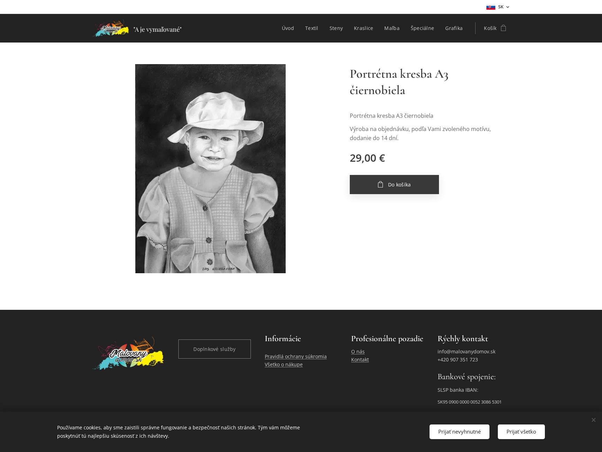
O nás (358, 351)
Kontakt (360, 359)
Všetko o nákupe (284, 364)
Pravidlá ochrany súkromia (296, 356)
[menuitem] (290, 28)
